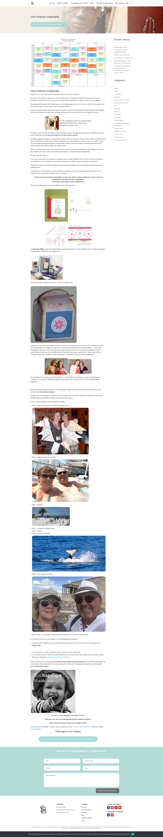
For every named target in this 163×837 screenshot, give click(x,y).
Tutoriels (84, 812)
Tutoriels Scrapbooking (104, 3)
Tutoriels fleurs (118, 137)
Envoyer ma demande (107, 790)
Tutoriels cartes (118, 128)
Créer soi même (86, 810)
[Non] (161, 834)
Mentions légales (87, 818)
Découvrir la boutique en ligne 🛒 (48, 24)
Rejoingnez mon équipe (68, 731)
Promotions (117, 117)
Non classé (117, 114)
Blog (92, 3)
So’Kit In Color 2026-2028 (122, 55)
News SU (117, 111)
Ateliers (116, 88)
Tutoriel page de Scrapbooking (123, 58)
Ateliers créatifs (62, 3)
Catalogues (117, 94)
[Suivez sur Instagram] (112, 807)
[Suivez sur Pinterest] (116, 807)
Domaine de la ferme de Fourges (58, 657)
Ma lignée (117, 108)
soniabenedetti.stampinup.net (82, 727)
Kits (115, 106)
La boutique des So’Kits (79, 3)
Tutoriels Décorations (120, 131)
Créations (117, 97)
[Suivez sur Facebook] (108, 807)
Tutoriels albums (119, 120)
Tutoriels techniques (120, 140)
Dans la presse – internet (121, 100)
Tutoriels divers (118, 134)
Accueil (52, 3)
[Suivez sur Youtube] (119, 807)
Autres (116, 91)
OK (133, 834)
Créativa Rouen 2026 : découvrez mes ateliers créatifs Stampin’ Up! (121, 50)
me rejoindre (36, 729)
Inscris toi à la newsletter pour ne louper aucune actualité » (68, 739)
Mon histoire (119, 3)
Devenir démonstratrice (121, 103)
